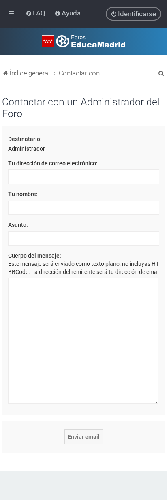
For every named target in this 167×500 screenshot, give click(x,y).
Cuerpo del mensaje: (34, 255)
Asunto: (18, 225)
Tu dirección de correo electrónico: (53, 163)
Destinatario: (25, 139)
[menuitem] (36, 13)
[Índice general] (83, 41)
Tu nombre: (23, 194)
